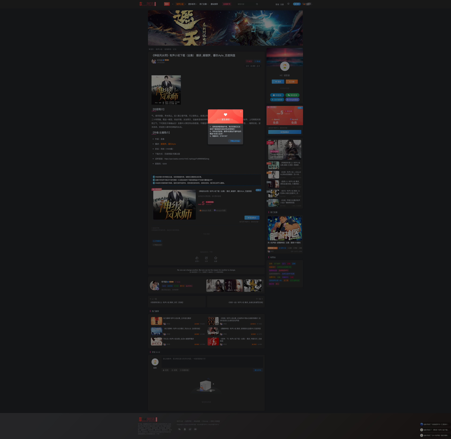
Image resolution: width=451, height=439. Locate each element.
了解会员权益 (235, 141)
